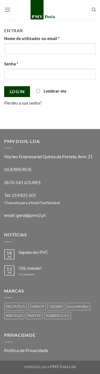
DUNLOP (37, 306)
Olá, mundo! (30, 268)
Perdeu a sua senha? (23, 102)
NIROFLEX (14, 315)
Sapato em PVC (33, 252)
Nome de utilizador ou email (31, 38)
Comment (27, 274)
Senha (11, 63)
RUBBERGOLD (57, 315)
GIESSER (55, 306)
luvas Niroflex (78, 306)
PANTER (34, 315)
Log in (17, 91)
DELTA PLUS (15, 306)
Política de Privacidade (26, 350)
